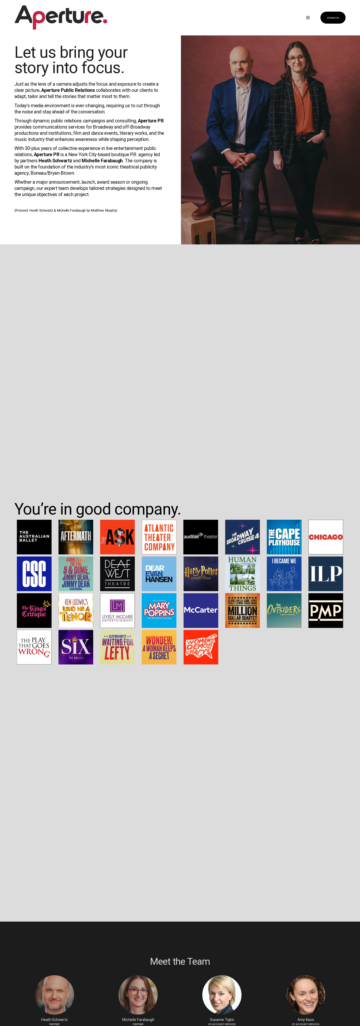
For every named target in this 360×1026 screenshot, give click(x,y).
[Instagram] (308, 18)
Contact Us (333, 17)
